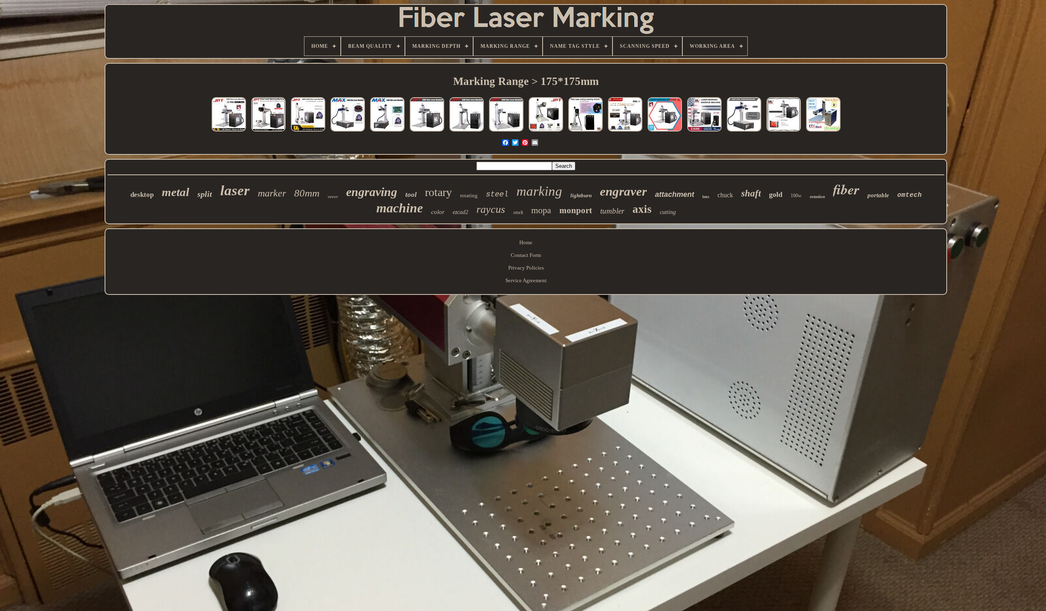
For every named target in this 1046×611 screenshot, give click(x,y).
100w (796, 195)
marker (272, 193)
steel (497, 194)
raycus (490, 209)
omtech (909, 195)
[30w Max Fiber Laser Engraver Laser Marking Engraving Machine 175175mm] (348, 132)
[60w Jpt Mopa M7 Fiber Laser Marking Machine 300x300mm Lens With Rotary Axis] (308, 132)
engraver (623, 191)
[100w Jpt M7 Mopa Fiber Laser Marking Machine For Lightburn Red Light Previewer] (546, 132)
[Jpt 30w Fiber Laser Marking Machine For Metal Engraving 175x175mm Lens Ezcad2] (466, 132)
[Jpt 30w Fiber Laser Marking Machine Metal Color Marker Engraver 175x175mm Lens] (506, 132)
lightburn (581, 195)
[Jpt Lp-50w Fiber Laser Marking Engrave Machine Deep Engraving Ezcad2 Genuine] (783, 132)
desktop (142, 194)
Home (525, 242)
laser (235, 190)
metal (175, 191)
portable (878, 195)
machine (399, 208)
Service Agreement (526, 280)
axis (642, 209)
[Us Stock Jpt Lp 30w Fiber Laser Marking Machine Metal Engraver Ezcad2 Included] (427, 132)
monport (575, 210)
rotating (469, 195)
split (204, 194)
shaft (751, 193)
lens (705, 196)
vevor (333, 196)
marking (539, 191)
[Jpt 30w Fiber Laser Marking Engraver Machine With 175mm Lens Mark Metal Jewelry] (229, 132)
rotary (438, 192)
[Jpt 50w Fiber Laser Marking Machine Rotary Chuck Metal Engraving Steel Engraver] (665, 132)
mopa (541, 210)
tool (411, 194)
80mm (307, 192)
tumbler (612, 211)
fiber (846, 189)
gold (775, 194)
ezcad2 (460, 212)
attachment (674, 194)
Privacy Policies (526, 268)
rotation (817, 196)
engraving (371, 191)
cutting (668, 212)
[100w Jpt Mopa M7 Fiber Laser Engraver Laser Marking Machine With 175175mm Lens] (585, 132)
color (438, 212)
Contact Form (526, 255)
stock (518, 212)
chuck (725, 195)
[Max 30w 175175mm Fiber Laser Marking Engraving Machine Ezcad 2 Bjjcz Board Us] (387, 132)
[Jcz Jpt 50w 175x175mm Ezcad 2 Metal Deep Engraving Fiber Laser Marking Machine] (625, 132)
